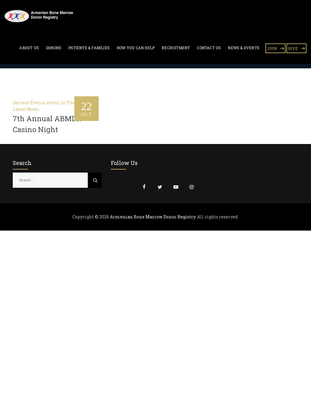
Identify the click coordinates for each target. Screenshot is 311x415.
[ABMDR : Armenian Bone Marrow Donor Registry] (39, 16)
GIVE (293, 48)
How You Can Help (136, 47)
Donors (53, 47)
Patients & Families (89, 47)
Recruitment (176, 47)
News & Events (243, 47)
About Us (29, 47)
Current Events (29, 102)
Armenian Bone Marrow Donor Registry (152, 217)
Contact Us (209, 47)
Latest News (26, 109)
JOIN (272, 48)
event (53, 102)
